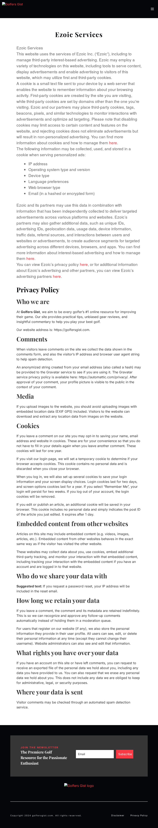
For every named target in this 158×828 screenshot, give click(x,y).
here (113, 142)
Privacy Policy (139, 815)
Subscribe (125, 754)
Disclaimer (117, 815)
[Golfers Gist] (12, 9)
